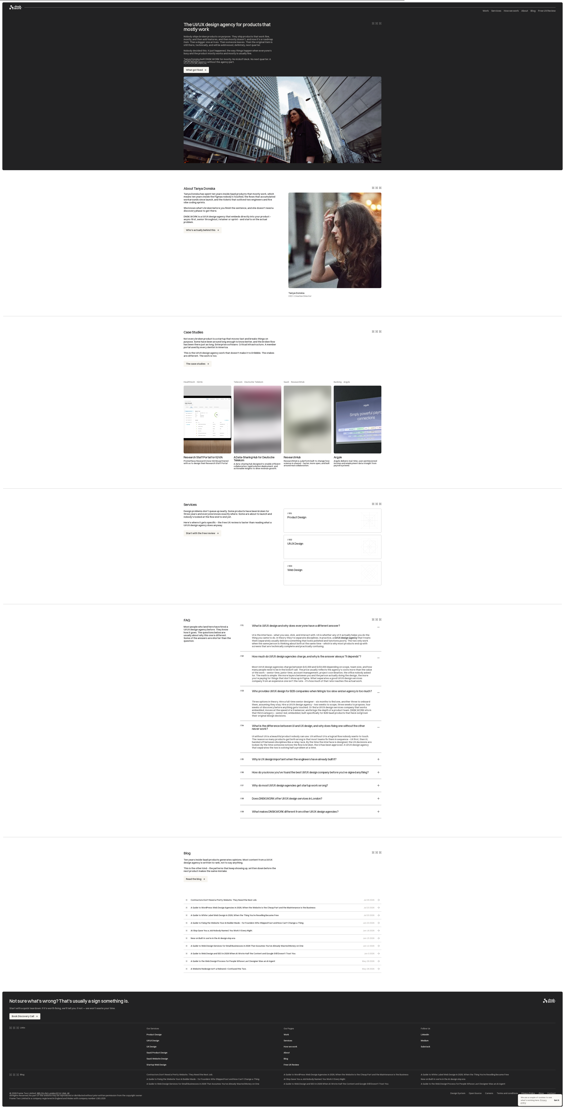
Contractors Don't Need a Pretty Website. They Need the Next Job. (180, 1075)
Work (486, 10)
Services (496, 10)
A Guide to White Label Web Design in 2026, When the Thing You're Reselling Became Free (465, 1075)
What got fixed (194, 69)
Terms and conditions (507, 1093)
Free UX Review (547, 10)
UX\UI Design (153, 1040)
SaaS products (238, 193)
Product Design (154, 1034)
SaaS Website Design (157, 1058)
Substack (425, 1046)
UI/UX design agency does (198, 525)
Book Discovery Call (23, 1016)
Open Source (475, 1093)
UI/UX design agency (195, 61)
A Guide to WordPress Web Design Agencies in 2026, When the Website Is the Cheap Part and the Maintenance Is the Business (346, 1075)
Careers (489, 1093)
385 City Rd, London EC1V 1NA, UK (53, 1093)
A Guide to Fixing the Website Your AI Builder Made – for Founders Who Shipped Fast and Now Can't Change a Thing (203, 1079)
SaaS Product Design (157, 1052)
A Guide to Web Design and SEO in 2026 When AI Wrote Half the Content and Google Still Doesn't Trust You (336, 1084)
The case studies (195, 363)
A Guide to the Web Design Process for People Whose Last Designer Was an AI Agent (463, 1084)
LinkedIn (425, 1034)
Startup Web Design (156, 1064)
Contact (551, 1093)
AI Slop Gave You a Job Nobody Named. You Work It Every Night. (315, 1079)
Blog (533, 10)
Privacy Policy (528, 1093)
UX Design (151, 1046)
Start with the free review (200, 533)
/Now (541, 1093)
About (524, 10)
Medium (424, 1040)
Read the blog (193, 878)
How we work (511, 10)
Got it (556, 1100)
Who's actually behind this (200, 230)
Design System (457, 1093)
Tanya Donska (192, 59)
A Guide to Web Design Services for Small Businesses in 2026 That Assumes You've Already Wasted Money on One (203, 1084)
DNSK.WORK (357, 710)
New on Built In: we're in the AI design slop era (443, 1079)
